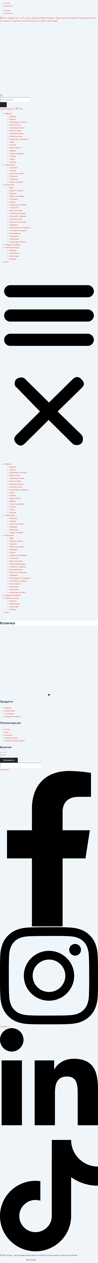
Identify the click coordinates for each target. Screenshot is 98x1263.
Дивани (13, 116)
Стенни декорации (18, 213)
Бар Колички (15, 148)
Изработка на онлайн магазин (12, 1260)
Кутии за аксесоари (18, 222)
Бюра (12, 142)
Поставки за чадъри (18, 230)
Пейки (12, 159)
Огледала (14, 199)
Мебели (8, 114)
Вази (12, 188)
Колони (13, 145)
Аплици (13, 170)
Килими (13, 162)
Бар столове (15, 125)
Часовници (14, 239)
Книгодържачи (16, 219)
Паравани (14, 225)
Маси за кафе (15, 131)
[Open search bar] (1, 96)
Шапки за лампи (16, 182)
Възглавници (15, 233)
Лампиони (14, 179)
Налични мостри (12, 247)
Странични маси (17, 133)
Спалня (13, 156)
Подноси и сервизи (18, 216)
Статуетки (14, 208)
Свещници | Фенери (18, 205)
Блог (7, 262)
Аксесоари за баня (17, 242)
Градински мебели (13, 245)
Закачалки (14, 236)
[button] (49, 363)
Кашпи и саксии (16, 191)
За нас (7, 3)
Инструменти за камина (20, 228)
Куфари (13, 151)
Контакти (9, 6)
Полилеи (13, 168)
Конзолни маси (16, 136)
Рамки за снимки (17, 196)
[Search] (3, 104)
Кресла (13, 119)
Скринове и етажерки (19, 139)
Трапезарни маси (17, 128)
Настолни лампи (17, 173)
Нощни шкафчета (17, 153)
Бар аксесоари (16, 210)
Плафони (13, 176)
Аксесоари (9, 185)
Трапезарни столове (18, 122)
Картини (13, 193)
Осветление (10, 165)
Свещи (12, 202)
